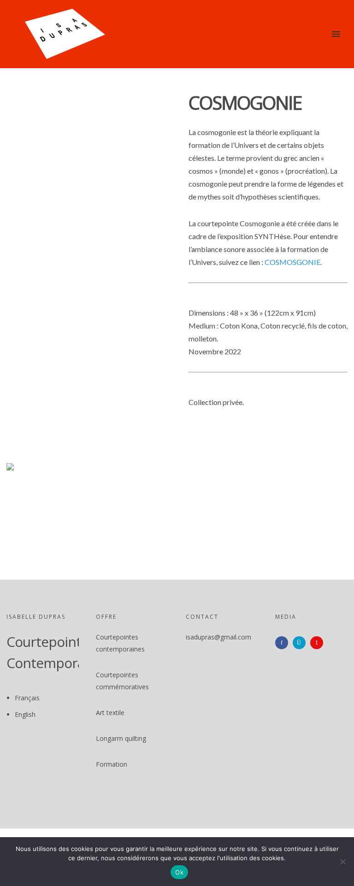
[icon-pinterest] (319, 642)
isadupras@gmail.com (218, 637)
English (25, 714)
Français (27, 697)
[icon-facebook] (284, 642)
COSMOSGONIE (292, 262)
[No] (342, 861)
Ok (179, 872)
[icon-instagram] (301, 642)
